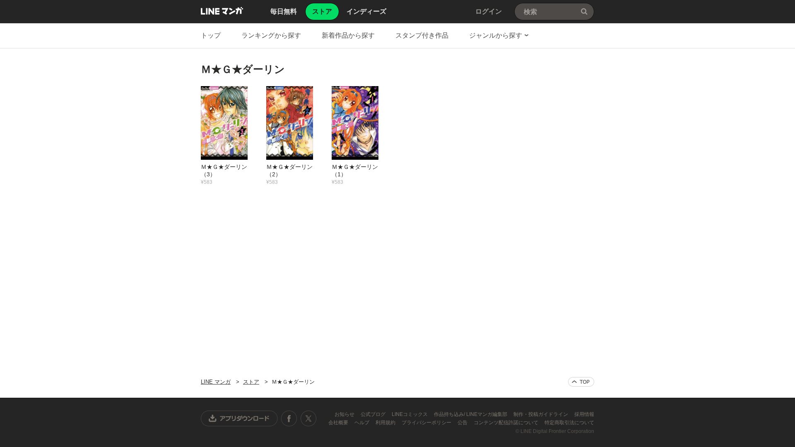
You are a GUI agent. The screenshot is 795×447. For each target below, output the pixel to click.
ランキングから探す (271, 35)
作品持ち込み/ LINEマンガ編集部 (471, 414)
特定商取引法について (569, 422)
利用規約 (386, 422)
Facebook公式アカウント (289, 418)
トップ (211, 35)
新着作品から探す (348, 35)
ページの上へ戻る (581, 382)
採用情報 (584, 414)
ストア (251, 382)
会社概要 (338, 422)
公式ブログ (374, 414)
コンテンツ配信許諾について (507, 422)
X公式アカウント (308, 418)
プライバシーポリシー (427, 422)
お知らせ (345, 414)
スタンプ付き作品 (421, 35)
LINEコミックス (410, 414)
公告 (463, 422)
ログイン (488, 11)
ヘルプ (362, 422)
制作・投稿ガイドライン (541, 414)
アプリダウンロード (239, 418)
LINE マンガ (222, 11)
